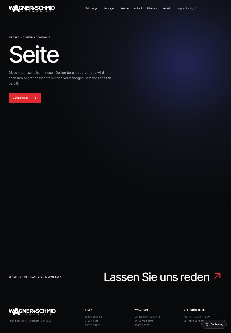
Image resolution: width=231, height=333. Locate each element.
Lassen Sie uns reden (163, 277)
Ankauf (138, 8)
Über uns (152, 8)
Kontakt (167, 8)
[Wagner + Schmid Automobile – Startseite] (34, 8)
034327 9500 (141, 325)
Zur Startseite (24, 97)
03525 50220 (92, 325)
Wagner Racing (186, 8)
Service (124, 8)
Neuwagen (109, 8)
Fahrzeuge (91, 8)
